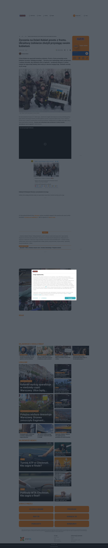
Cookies (40, 294)
